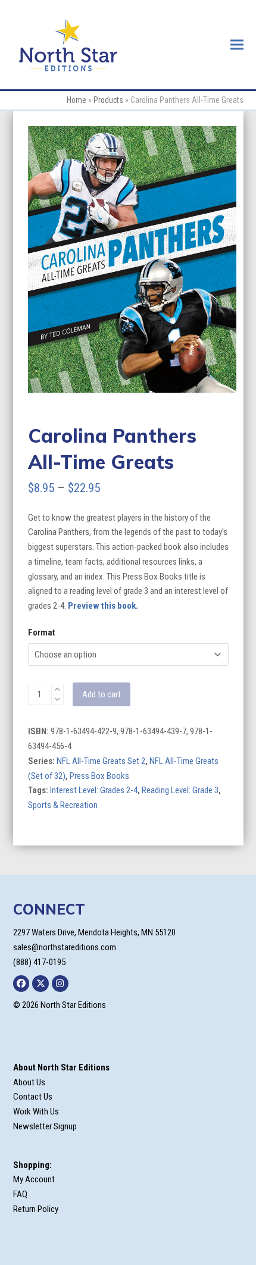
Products (108, 100)
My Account (34, 1179)
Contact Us (32, 1096)
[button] (236, 44)
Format (41, 632)
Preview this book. (103, 605)
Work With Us (36, 1111)
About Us (29, 1082)
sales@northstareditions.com (64, 947)
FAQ (20, 1194)
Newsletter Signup (45, 1126)
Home (76, 100)
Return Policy (35, 1209)
